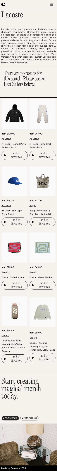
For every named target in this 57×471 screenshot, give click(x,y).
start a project (11, 418)
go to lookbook (30, 418)
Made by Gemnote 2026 (13, 468)
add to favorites (16, 155)
